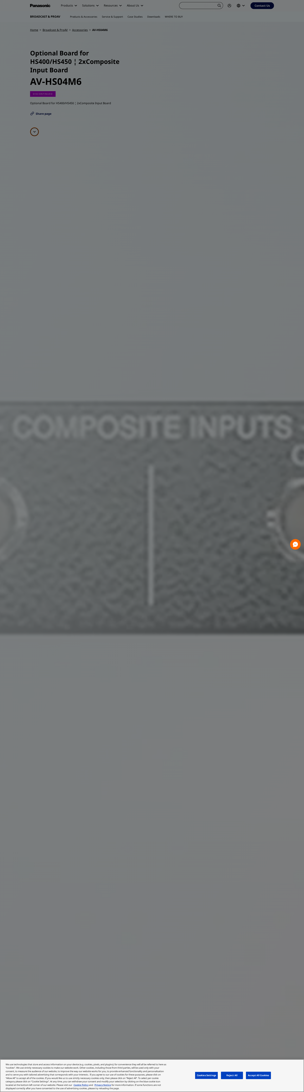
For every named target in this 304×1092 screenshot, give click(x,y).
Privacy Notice (102, 1085)
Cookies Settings (206, 1075)
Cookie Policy (81, 1085)
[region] (152, 1075)
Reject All (232, 1075)
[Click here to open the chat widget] (295, 544)
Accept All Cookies (258, 1075)
